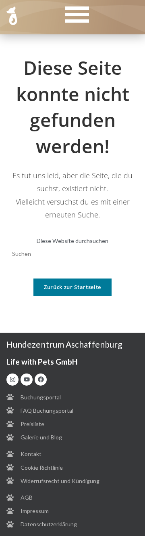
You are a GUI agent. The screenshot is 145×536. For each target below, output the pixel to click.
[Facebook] (41, 380)
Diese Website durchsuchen (72, 240)
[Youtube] (27, 380)
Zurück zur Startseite (72, 287)
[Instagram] (12, 380)
